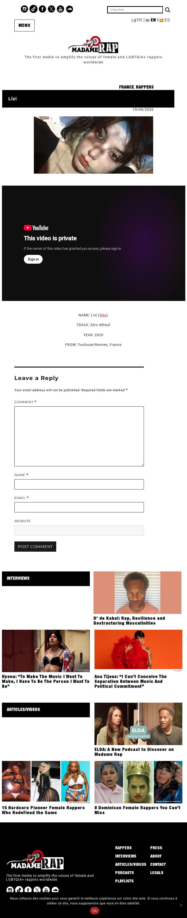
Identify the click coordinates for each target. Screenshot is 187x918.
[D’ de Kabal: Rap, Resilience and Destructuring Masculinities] (137, 592)
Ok (95, 911)
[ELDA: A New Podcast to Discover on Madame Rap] (138, 724)
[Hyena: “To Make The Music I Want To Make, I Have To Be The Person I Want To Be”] (46, 651)
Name (21, 475)
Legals (156, 873)
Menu (24, 26)
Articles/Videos (23, 710)
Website (22, 521)
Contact (158, 865)
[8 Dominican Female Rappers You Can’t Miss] (138, 782)
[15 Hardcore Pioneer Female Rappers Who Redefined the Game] (46, 782)
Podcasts (124, 873)
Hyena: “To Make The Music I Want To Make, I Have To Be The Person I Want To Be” (46, 682)
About (156, 857)
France (126, 87)
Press (156, 848)
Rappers (145, 87)
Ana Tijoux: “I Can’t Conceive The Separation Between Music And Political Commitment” (130, 682)
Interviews (18, 579)
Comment (25, 402)
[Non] (180, 905)
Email (21, 498)
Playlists (124, 882)
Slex (103, 315)
